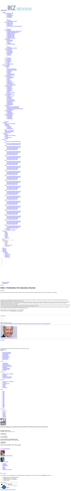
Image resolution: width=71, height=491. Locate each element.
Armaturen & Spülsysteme (11, 68)
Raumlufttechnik (10, 96)
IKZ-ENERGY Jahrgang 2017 (12, 173)
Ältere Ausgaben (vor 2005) (12, 21)
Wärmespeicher (10, 77)
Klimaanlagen (9, 98)
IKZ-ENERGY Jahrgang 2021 (12, 153)
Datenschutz (5, 464)
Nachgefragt (9, 126)
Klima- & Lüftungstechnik (9, 94)
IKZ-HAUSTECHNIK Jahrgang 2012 (14, 196)
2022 (6, 145)
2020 (6, 155)
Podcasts (6, 234)
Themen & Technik (6, 64)
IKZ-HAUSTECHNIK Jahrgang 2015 (14, 181)
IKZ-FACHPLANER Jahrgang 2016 (13, 177)
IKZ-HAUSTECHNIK (9, 13)
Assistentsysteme (10, 118)
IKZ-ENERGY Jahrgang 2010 (12, 208)
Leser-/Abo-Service (8, 137)
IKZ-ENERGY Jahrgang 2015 (12, 183)
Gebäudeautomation (8, 110)
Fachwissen (5, 122)
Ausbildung (9, 43)
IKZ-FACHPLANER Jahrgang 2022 (13, 147)
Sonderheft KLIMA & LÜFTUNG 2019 (14, 31)
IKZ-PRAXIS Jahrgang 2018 (12, 169)
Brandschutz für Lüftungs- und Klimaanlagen (15, 108)
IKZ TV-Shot (7, 62)
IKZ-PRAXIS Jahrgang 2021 (12, 154)
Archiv (4, 139)
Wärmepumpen (9, 88)
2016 (6, 175)
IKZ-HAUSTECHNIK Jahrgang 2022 (14, 146)
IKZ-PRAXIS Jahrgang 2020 (12, 159)
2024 (6, 140)
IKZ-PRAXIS (7, 39)
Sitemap (4, 468)
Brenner (8, 78)
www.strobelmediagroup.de (5, 448)
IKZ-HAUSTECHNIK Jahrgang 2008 (14, 216)
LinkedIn (4, 415)
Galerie (4, 385)
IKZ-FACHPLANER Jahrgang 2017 (13, 172)
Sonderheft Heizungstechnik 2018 (13, 32)
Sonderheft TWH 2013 (11, 38)
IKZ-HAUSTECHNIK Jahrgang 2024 (14, 141)
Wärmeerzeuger (10, 83)
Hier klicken (10, 484)
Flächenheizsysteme (10, 82)
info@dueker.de (14, 310)
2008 (6, 215)
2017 (6, 170)
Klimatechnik (9, 17)
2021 (6, 150)
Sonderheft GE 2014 (10, 37)
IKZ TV (4, 386)
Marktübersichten (10, 128)
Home (4, 247)
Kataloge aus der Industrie (9, 130)
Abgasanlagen (9, 80)
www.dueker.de (20, 310)
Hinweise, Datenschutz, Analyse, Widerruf (7, 489)
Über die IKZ (5, 251)
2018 (6, 165)
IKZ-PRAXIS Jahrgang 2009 (12, 214)
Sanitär (6, 242)
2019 (6, 160)
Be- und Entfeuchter (10, 99)
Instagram (4, 416)
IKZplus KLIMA (8, 58)
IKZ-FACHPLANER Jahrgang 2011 (13, 202)
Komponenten (9, 102)
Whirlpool (9, 72)
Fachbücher (7, 124)
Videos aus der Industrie (9, 131)
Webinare (6, 235)
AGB (4, 466)
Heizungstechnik (10, 15)
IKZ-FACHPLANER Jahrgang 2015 (13, 182)
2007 (3, 407)
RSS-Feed (4, 410)
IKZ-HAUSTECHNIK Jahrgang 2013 (14, 191)
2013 (6, 190)
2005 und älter (7, 228)
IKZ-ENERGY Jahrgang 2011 (12, 203)
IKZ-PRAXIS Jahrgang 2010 (12, 209)
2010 (6, 205)
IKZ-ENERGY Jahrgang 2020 (12, 158)
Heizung (6, 243)
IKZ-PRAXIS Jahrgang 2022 (12, 149)
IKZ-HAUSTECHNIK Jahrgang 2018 (14, 166)
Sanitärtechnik (9, 16)
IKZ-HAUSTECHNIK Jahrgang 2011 (14, 201)
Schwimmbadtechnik (10, 74)
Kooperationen (7, 256)
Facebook (4, 412)
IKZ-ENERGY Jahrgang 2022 (12, 148)
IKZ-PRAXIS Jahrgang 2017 (12, 174)
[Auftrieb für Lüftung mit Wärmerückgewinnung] (35, 331)
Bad (8, 66)
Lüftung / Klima (10, 24)
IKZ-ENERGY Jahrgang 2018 (12, 168)
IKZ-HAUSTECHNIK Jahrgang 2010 (14, 206)
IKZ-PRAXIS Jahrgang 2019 (12, 164)
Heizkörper (9, 81)
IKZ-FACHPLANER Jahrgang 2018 (13, 167)
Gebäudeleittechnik (10, 113)
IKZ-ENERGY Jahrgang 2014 (12, 188)
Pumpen (8, 79)
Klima (6, 244)
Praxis (8, 42)
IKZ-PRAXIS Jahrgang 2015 (12, 184)
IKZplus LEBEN (10, 63)
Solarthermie (9, 87)
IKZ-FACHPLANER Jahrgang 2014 (13, 187)
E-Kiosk (6, 136)
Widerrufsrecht (5, 465)
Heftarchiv (9, 20)
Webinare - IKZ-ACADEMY (10, 123)
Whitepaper (9, 127)
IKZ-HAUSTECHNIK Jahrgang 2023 (14, 143)
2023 (6, 142)
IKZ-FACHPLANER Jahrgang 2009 (13, 212)
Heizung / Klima (10, 23)
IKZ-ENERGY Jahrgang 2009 (12, 213)
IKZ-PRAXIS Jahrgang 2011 (12, 204)
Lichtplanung (9, 117)
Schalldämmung (10, 101)
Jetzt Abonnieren (3, 349)
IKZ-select (4, 230)
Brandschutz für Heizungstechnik (13, 107)
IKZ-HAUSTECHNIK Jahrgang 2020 (14, 156)
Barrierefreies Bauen (8, 114)
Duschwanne (9, 70)
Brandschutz (7, 105)
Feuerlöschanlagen (10, 109)
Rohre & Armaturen (10, 76)
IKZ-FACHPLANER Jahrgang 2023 (13, 144)
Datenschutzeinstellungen (7, 469)
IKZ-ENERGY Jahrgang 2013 (12, 193)
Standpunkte (9, 14)
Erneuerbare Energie (8, 245)
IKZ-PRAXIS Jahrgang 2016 (12, 179)
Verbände (6, 138)
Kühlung (8, 95)
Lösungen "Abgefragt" (11, 44)
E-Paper (6, 233)
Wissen (6, 231)
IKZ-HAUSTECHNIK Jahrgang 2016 (14, 176)
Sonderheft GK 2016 (10, 35)
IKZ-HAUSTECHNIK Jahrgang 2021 (14, 151)
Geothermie (9, 89)
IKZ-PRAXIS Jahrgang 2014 (12, 189)
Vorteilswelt (7, 237)
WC (8, 67)
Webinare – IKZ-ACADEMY (10, 135)
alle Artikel (7, 121)
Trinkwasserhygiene (10, 73)
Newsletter (7, 134)
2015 (6, 180)
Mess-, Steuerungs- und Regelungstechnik (14, 26)
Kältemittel (9, 97)
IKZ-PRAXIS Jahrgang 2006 (12, 227)
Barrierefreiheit (9, 115)
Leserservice (5, 133)
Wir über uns (7, 253)
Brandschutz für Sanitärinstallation (13, 106)
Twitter (4, 413)
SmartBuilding (9, 112)
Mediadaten (5, 248)
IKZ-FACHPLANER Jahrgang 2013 (13, 192)
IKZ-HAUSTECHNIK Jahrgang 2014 (14, 186)
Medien (4, 12)
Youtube (4, 414)
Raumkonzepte (9, 116)
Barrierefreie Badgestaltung (12, 69)
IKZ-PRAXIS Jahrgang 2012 (12, 199)
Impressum (4, 463)
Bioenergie (9, 93)
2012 (6, 195)
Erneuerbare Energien (9, 85)
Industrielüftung (10, 104)
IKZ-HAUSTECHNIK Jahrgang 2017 (14, 171)
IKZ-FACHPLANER (9, 22)
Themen (6, 232)
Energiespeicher (10, 90)
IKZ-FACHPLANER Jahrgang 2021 (13, 152)
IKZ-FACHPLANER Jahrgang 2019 (13, 162)
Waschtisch (9, 71)
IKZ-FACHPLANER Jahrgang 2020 (13, 157)
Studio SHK (5, 387)
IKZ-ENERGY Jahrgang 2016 (12, 178)
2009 (6, 210)
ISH (5, 129)
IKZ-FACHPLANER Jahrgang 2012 (13, 197)
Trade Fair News (8, 132)
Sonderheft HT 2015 (10, 36)
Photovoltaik (9, 86)
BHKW (8, 91)
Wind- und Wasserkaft (11, 92)
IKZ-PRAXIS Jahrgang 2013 (12, 194)
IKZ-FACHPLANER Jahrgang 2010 (13, 207)
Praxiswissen (7, 125)
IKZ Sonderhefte (8, 30)
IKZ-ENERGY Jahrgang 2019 (12, 163)
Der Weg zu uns (8, 254)
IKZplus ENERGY (6, 356)
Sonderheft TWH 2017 (11, 33)
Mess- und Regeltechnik (11, 84)
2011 (6, 200)
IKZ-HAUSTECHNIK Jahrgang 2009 (14, 211)
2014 (6, 185)
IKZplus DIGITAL (8, 60)
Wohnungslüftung (10, 103)
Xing (3, 411)
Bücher (6, 236)
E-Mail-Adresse (3, 482)
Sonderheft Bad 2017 (11, 34)
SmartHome (9, 111)
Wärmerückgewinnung (11, 100)
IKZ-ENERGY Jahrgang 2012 (12, 198)
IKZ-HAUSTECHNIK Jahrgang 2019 (14, 161)
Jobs (3, 238)
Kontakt (6, 252)
